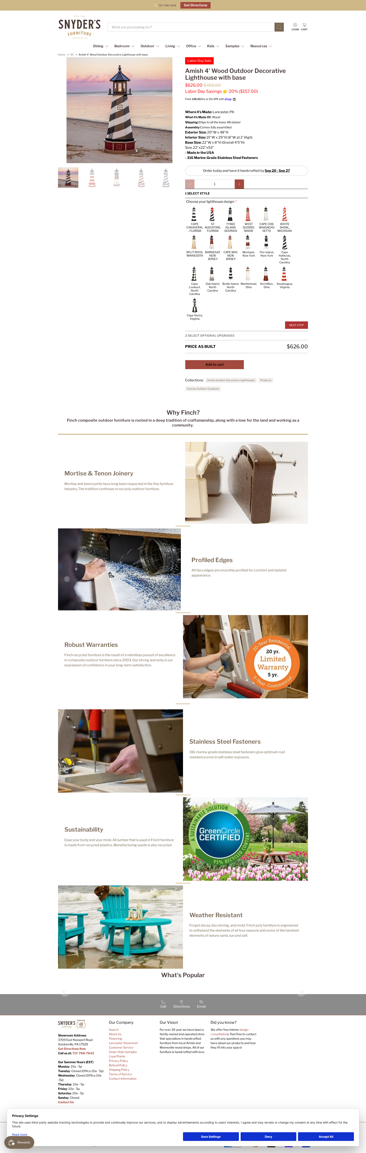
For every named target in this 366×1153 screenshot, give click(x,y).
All (71, 54)
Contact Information (122, 1078)
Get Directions (195, 5)
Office (191, 46)
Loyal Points (117, 1056)
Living (170, 46)
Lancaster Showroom (123, 1043)
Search (114, 1029)
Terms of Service (120, 1074)
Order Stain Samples (123, 1052)
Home (61, 54)
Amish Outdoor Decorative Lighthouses (231, 380)
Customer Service (121, 1047)
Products (265, 380)
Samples (232, 46)
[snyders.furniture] (79, 27)
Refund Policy (118, 1065)
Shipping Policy (119, 1069)
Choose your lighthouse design (210, 202)
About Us (115, 1034)
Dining (98, 46)
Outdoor (147, 46)
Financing (115, 1038)
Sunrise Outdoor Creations (203, 388)
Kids (210, 46)
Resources (258, 46)
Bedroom (122, 46)
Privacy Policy (118, 1061)
